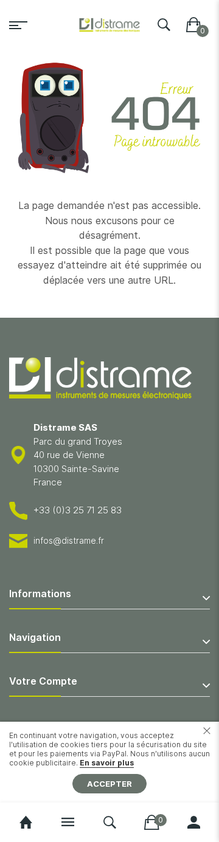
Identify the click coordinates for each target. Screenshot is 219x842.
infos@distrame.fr (68, 540)
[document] (109, 762)
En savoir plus (107, 762)
